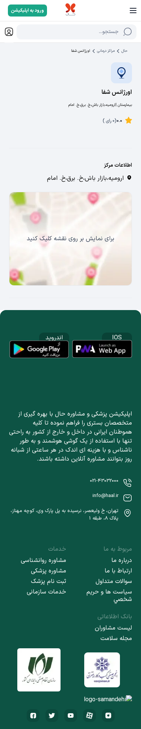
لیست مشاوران (113, 628)
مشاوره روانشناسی (43, 560)
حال (124, 51)
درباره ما (121, 560)
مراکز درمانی (106, 51)
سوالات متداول (114, 581)
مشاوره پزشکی (48, 571)
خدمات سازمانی (46, 592)
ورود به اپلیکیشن (27, 10)
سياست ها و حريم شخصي (109, 595)
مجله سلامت (116, 638)
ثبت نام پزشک (48, 581)
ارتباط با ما (118, 571)
